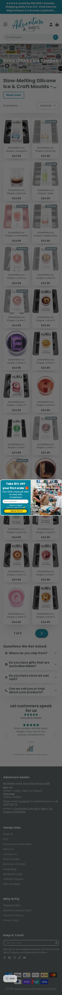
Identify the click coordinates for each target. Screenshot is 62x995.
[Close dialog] (59, 481)
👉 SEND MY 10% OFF (15, 511)
